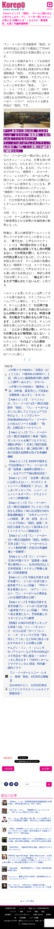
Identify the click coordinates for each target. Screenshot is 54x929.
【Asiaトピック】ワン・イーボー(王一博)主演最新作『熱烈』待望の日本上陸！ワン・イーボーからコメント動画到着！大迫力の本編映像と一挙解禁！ (28, 543)
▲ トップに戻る (27, 901)
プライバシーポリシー (22, 915)
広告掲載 (23, 918)
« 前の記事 (8, 769)
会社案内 (8, 915)
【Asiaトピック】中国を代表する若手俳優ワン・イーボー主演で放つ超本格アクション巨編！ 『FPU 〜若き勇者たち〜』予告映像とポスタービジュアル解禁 (28, 610)
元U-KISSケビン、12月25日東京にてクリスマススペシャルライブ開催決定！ (29, 689)
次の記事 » (46, 769)
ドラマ (28, 911)
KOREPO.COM (10, 908)
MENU (50, 9)
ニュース (22, 908)
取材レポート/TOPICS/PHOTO (39, 908)
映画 (36, 911)
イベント (13, 911)
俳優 (21, 911)
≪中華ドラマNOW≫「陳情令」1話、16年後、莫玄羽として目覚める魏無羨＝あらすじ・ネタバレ (28, 390)
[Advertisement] (27, 34)
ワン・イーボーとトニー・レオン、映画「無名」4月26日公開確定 (29, 676)
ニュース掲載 (33, 918)
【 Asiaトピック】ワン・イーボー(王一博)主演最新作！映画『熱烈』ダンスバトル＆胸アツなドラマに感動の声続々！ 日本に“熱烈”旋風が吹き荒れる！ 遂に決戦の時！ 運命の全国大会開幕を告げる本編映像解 (28, 444)
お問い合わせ (38, 915)
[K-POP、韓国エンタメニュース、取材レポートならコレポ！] (13, 4)
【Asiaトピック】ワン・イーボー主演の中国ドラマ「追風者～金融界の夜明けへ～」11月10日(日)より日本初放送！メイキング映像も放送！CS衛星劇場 (28, 564)
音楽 (42, 911)
